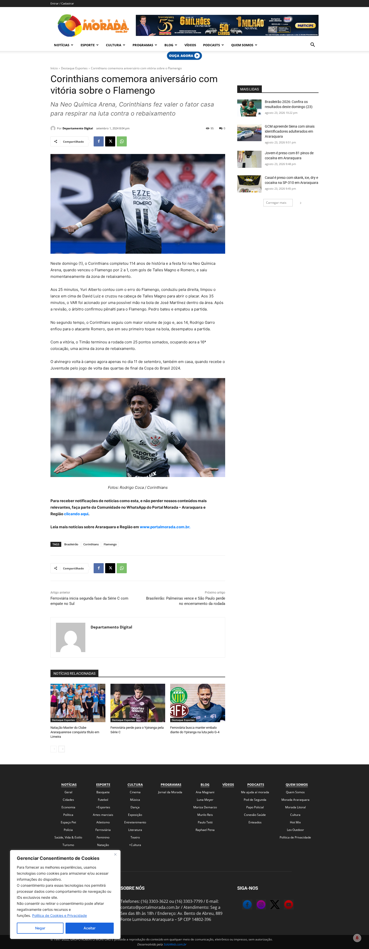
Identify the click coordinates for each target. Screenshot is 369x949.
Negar (40, 928)
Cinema (135, 792)
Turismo (68, 845)
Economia (68, 807)
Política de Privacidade (295, 837)
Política (68, 815)
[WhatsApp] (122, 141)
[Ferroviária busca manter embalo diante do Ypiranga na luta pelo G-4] (197, 703)
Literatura (135, 830)
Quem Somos (242, 45)
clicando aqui (75, 513)
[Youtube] (284, 905)
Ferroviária (103, 830)
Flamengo (110, 544)
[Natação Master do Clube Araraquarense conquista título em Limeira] (77, 703)
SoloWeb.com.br (174, 944)
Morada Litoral (295, 807)
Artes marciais (103, 815)
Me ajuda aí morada (255, 792)
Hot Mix (295, 822)
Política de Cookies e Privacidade (59, 915)
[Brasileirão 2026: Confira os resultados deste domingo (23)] (249, 108)
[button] (312, 45)
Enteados (255, 822)
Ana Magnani (205, 792)
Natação (103, 845)
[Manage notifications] (357, 938)
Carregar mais (276, 202)
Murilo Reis (205, 815)
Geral (68, 792)
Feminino (103, 837)
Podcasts (211, 45)
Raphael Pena (205, 830)
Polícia (68, 830)
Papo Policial (255, 807)
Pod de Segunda (255, 800)
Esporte (88, 45)
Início (54, 68)
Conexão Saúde (255, 815)
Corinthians (91, 544)
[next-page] (61, 749)
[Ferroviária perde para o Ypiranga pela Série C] (137, 703)
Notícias (61, 45)
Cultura (113, 45)
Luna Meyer (205, 800)
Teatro (135, 837)
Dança (135, 807)
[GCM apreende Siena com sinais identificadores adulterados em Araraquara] (249, 132)
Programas (143, 45)
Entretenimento (135, 822)
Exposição (135, 815)
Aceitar (89, 928)
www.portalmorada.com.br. (165, 526)
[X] (110, 141)
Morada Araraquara (295, 800)
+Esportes (103, 807)
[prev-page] (53, 749)
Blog (168, 45)
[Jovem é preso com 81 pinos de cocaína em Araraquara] (249, 159)
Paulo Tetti (205, 822)
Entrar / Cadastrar (62, 3)
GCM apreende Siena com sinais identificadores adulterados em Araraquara (290, 131)
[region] (65, 894)
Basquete (103, 792)
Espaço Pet (68, 822)
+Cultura (135, 845)
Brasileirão (71, 544)
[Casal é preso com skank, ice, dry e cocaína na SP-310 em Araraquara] (249, 183)
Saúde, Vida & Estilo (68, 837)
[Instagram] (256, 905)
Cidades (68, 800)
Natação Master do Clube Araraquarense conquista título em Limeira (74, 732)
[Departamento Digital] (53, 128)
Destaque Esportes (74, 68)
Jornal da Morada (170, 792)
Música (135, 800)
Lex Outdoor (295, 830)
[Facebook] (99, 141)
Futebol (103, 800)
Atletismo (103, 822)
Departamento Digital (78, 128)
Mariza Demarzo (205, 807)
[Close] (115, 854)
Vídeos (190, 45)
